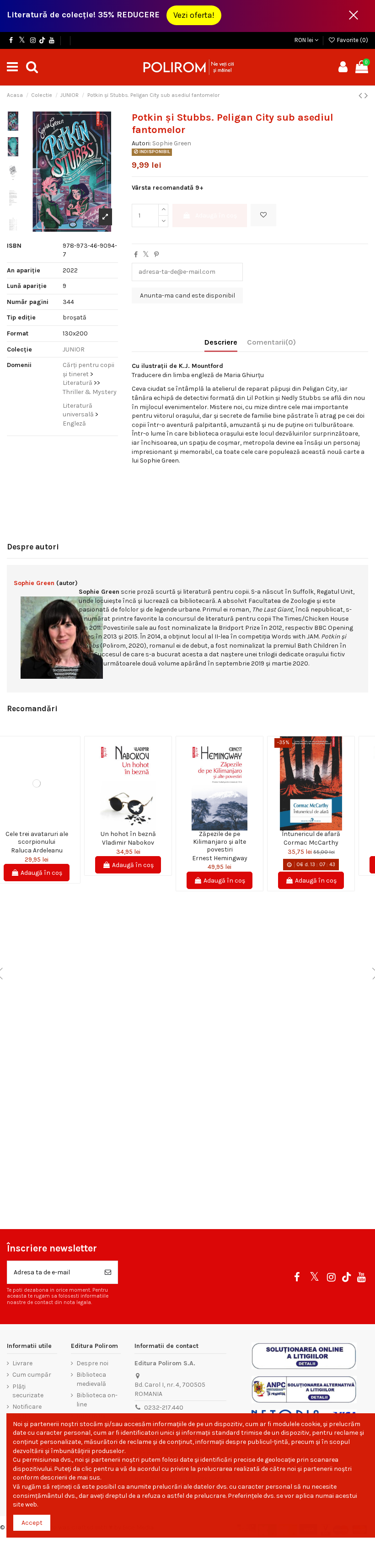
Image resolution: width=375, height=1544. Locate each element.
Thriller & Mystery (90, 392)
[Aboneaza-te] (108, 1272)
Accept (32, 1523)
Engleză (74, 423)
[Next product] (366, 95)
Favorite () (352, 40)
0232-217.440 (163, 1407)
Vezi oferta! (193, 15)
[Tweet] (146, 255)
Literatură (77, 383)
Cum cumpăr (31, 1375)
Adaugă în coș (216, 215)
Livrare (22, 1363)
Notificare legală (27, 1411)
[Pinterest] (156, 255)
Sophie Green (171, 143)
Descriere (220, 342)
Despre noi (92, 1363)
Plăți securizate (27, 1391)
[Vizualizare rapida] (43, 827)
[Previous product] (361, 95)
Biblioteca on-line (97, 1399)
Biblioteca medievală (91, 1379)
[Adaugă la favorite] (263, 215)
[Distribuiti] (136, 255)
